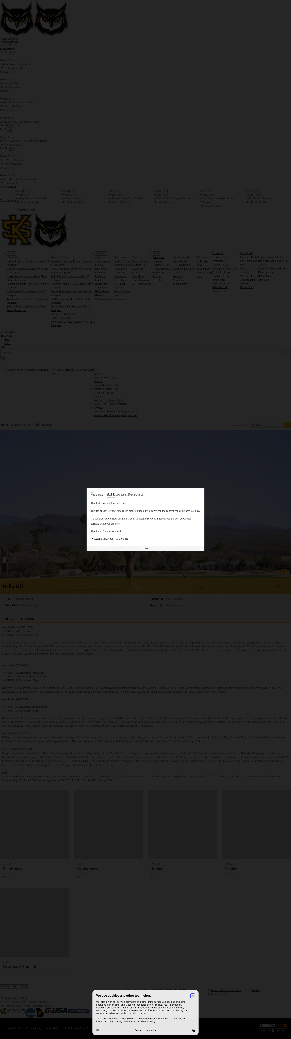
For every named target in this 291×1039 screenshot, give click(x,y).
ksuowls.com (118, 503)
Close (145, 548)
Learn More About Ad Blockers (111, 538)
